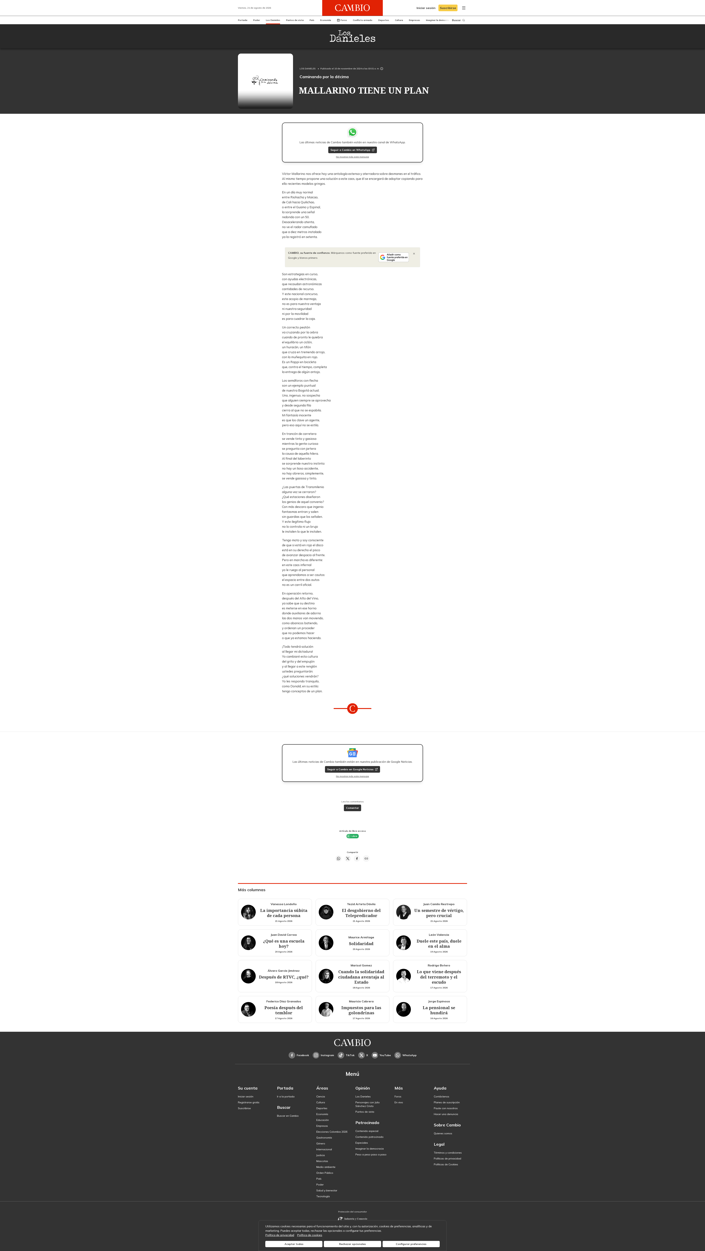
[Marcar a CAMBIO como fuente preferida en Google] (393, 257)
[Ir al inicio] (352, 8)
